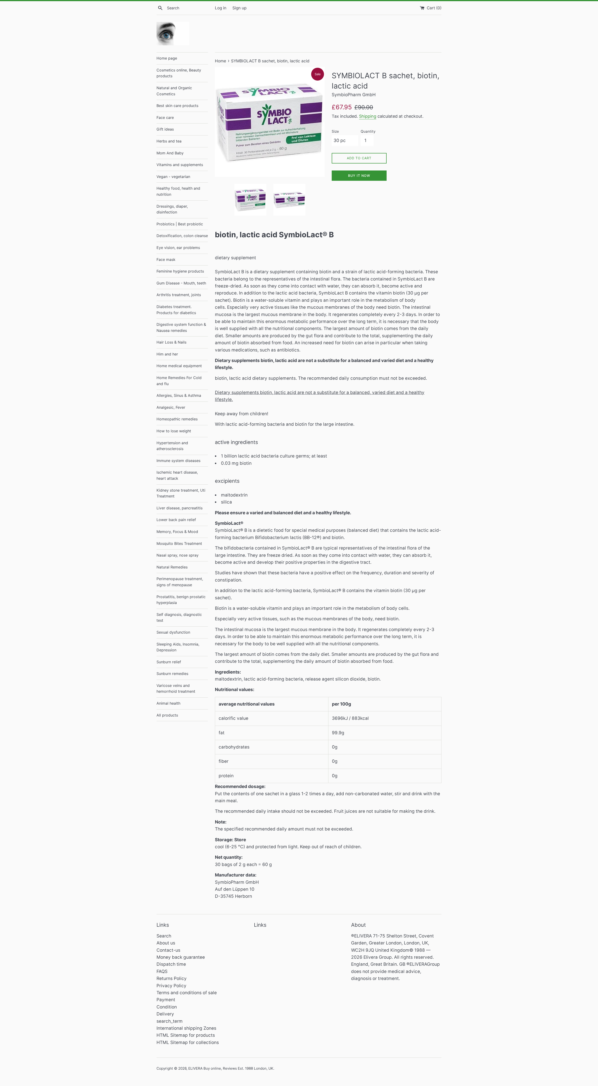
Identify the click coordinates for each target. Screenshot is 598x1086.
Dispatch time (171, 964)
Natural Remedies (172, 567)
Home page (167, 58)
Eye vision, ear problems (178, 247)
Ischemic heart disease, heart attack (177, 475)
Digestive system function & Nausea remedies (181, 327)
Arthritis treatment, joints (179, 294)
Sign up (239, 7)
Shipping (367, 116)
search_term (170, 1021)
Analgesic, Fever (171, 407)
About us (166, 943)
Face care (165, 117)
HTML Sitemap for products (186, 1035)
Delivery (165, 1014)
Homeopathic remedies (177, 419)
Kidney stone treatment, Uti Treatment (181, 493)
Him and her (167, 354)
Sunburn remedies (172, 673)
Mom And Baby (170, 153)
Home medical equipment (179, 365)
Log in (220, 7)
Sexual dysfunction (173, 632)
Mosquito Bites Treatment (179, 543)
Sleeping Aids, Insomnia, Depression (178, 647)
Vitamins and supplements (180, 164)
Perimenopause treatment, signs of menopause (180, 581)
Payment (166, 999)
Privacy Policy (171, 985)
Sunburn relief (169, 662)
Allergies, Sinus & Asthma (179, 395)
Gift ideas (165, 129)
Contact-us (168, 950)
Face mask (166, 259)
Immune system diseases (178, 460)
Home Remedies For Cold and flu (179, 380)
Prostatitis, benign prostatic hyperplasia (181, 599)
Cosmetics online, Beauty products (179, 73)
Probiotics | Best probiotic (180, 224)
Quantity (368, 131)
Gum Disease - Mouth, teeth (181, 283)
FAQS (162, 971)
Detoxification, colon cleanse (182, 235)
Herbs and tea (169, 141)
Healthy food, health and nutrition (178, 191)
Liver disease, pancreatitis (180, 508)
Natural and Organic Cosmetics (174, 90)
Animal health (168, 703)
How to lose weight (174, 431)
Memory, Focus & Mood (177, 531)
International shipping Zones (186, 1028)
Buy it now (359, 175)
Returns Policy (172, 978)
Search (164, 936)
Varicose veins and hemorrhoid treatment (176, 688)
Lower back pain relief (176, 519)
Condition (167, 1007)
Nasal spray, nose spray (178, 555)
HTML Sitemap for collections (188, 1042)
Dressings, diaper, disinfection (172, 209)
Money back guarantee (181, 957)
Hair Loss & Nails (171, 342)
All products (167, 715)
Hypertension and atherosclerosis (172, 445)
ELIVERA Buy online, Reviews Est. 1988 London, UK (230, 1068)
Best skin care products (177, 105)
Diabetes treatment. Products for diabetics (176, 309)
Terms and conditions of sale (187, 992)
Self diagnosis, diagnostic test (179, 617)
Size (335, 131)
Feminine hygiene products (180, 271)
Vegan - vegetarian (173, 176)
